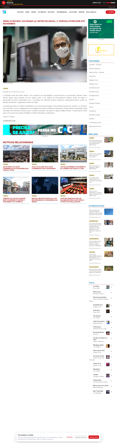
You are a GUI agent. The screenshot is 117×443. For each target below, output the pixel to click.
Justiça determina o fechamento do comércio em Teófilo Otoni (73, 167)
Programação (62, 12)
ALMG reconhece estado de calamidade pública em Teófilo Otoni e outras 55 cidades (72, 200)
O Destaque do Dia (95, 122)
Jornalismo (92, 111)
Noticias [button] (51, 12)
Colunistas (42, 12)
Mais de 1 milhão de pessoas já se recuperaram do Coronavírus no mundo (44, 200)
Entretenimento (94, 95)
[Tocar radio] (4, 3)
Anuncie (81, 12)
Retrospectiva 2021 (95, 126)
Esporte (91, 99)
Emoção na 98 (93, 92)
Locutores (73, 12)
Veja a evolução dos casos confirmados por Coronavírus (44, 167)
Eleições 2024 (93, 84)
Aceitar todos (94, 437)
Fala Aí (91, 107)
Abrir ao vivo (97, 2)
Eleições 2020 (93, 80)
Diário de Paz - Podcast (96, 72)
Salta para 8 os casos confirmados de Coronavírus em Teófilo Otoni (15, 168)
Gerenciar (70, 437)
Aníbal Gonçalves (94, 68)
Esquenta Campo (94, 103)
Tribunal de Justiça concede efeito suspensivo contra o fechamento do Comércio (14, 200)
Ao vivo (111, 12)
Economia (92, 76)
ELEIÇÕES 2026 (94, 88)
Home (27, 12)
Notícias (20, 12)
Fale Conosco (91, 12)
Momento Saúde (94, 115)
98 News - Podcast (95, 65)
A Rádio (33, 12)
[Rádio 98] (8, 12)
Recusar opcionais (81, 437)
